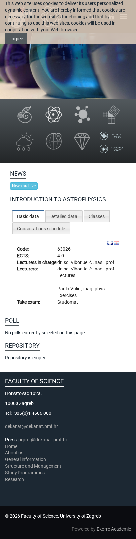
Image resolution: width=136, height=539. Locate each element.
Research (15, 479)
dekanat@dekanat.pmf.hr (31, 426)
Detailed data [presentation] (63, 216)
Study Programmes (25, 472)
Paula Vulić (69, 288)
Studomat (67, 302)
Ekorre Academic (114, 529)
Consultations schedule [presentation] (41, 228)
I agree (16, 38)
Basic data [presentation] (28, 216)
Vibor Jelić (82, 262)
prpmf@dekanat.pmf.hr (42, 439)
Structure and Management (33, 466)
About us (14, 452)
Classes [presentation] (97, 216)
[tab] (28, 216)
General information (25, 459)
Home (11, 446)
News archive (24, 186)
